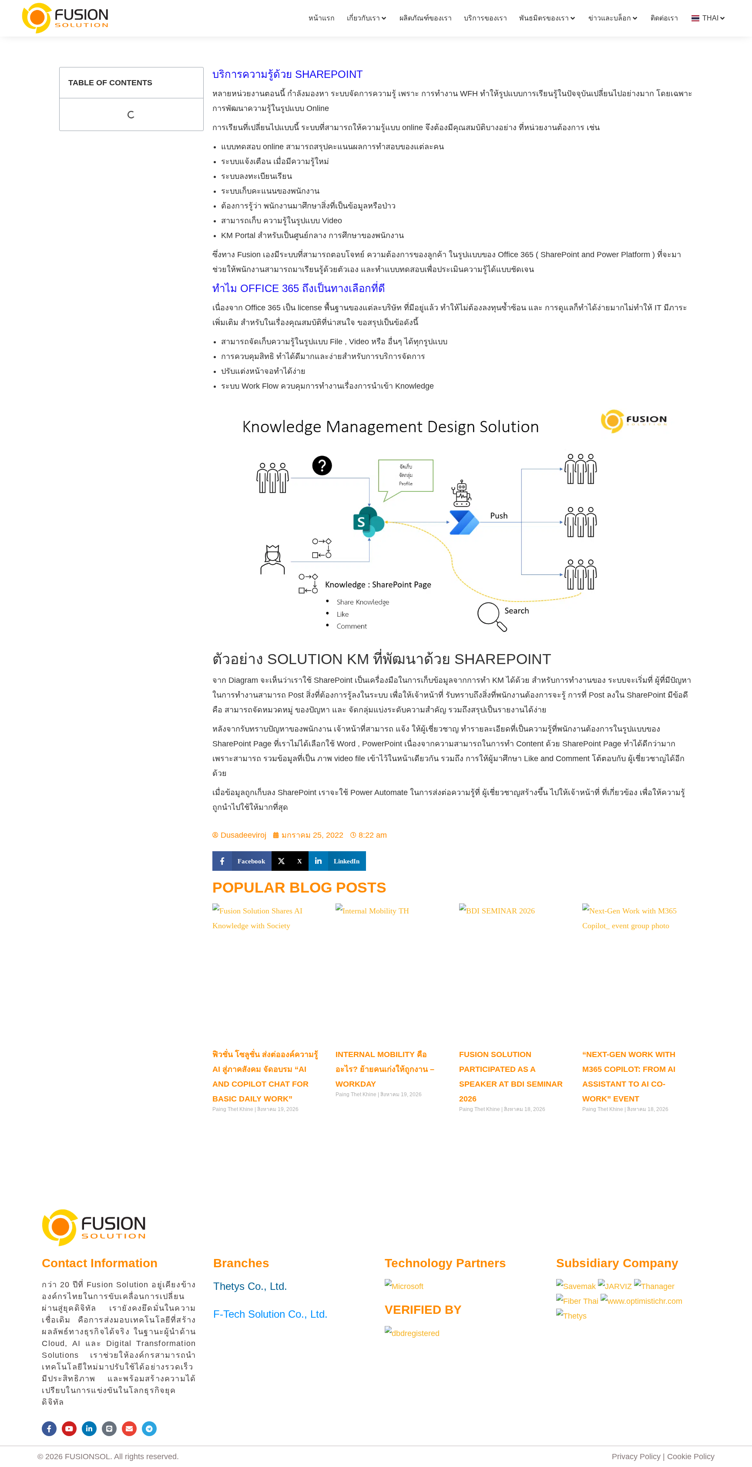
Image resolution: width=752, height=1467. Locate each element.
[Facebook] (49, 1428)
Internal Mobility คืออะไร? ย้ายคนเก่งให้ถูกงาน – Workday (385, 1069)
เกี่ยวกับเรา (363, 18)
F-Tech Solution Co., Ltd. (270, 1314)
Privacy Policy (636, 1456)
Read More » (227, 1127)
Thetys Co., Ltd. (250, 1286)
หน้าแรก (322, 18)
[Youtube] (69, 1428)
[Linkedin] (89, 1428)
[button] (242, 861)
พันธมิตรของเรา (544, 18)
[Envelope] (129, 1428)
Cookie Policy (691, 1456)
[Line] (109, 1428)
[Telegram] (149, 1428)
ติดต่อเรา (664, 18)
